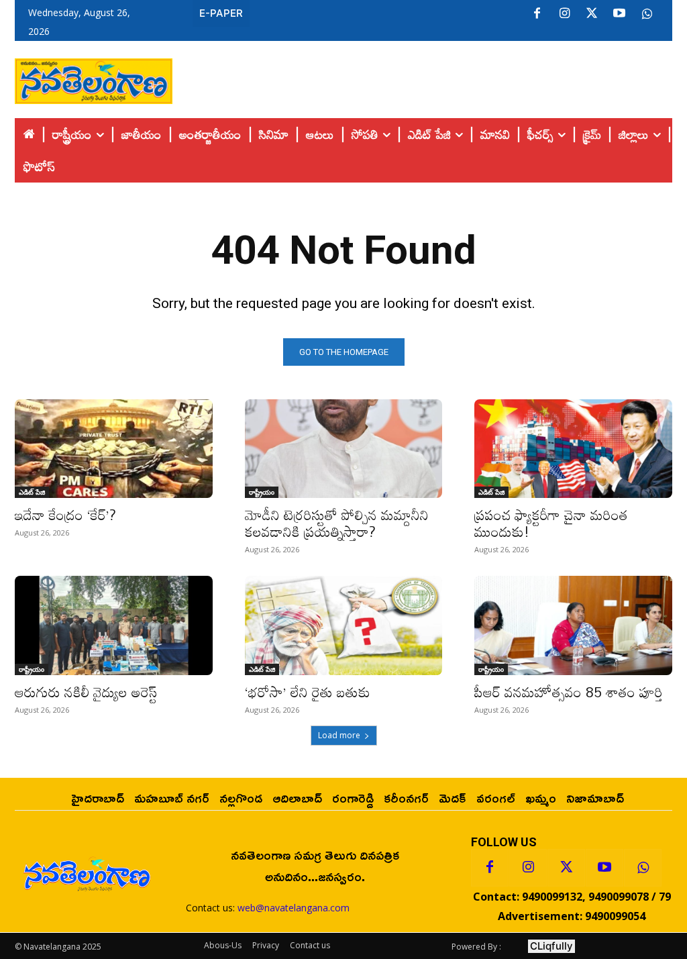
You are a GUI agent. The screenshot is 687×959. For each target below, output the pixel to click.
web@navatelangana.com (293, 907)
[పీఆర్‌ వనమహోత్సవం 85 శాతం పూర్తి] (573, 625)
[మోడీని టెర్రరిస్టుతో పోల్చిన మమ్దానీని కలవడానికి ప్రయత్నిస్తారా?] (344, 448)
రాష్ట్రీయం (261, 492)
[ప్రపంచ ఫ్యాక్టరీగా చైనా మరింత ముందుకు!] (573, 448)
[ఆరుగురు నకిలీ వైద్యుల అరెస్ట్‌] (114, 625)
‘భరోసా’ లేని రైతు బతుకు (307, 692)
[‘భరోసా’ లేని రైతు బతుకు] (344, 625)
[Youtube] (619, 14)
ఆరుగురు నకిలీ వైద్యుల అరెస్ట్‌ (86, 692)
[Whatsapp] (643, 868)
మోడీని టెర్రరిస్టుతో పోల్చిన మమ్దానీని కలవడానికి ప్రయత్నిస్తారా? (337, 523)
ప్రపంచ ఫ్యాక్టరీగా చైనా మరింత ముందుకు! (551, 523)
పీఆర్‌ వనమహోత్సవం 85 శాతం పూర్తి (568, 692)
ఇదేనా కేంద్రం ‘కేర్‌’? (65, 515)
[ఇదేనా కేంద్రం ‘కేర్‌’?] (114, 448)
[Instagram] (564, 14)
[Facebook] (537, 14)
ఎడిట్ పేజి (32, 492)
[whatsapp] (647, 14)
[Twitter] (592, 14)
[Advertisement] (422, 78)
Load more (339, 735)
